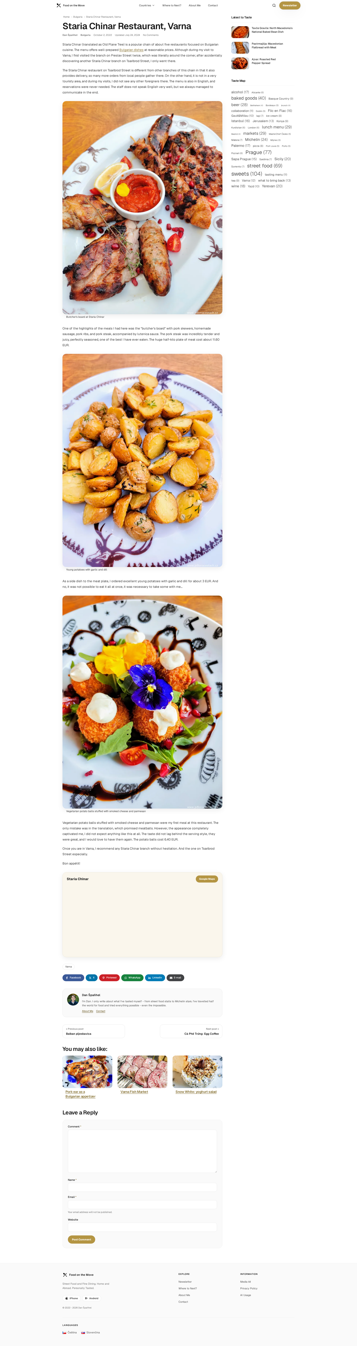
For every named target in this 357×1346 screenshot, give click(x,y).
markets (254, 133)
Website (73, 1219)
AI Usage (245, 1295)
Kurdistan (238, 127)
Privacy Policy (249, 1288)
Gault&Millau (242, 116)
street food (264, 165)
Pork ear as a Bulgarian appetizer (80, 1094)
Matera (236, 140)
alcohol (240, 92)
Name (72, 1180)
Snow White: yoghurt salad (196, 1092)
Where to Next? (171, 5)
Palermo (240, 145)
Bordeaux (272, 105)
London (253, 127)
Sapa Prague (244, 159)
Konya (282, 121)
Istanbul (240, 121)
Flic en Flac (280, 111)
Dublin (260, 111)
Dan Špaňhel (70, 35)
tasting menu (276, 175)
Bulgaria (77, 16)
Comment (74, 1126)
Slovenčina (93, 1332)
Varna (68, 966)
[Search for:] (274, 5)
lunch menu (277, 127)
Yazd (253, 186)
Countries (145, 5)
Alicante (258, 92)
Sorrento (238, 166)
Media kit (245, 1281)
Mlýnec (275, 140)
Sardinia (265, 159)
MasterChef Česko (280, 134)
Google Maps (207, 878)
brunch (285, 105)
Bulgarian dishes (131, 50)
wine (238, 186)
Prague (258, 152)
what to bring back (274, 180)
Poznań (237, 153)
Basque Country (280, 98)
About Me (195, 5)
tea (235, 180)
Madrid (236, 134)
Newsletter (290, 5)
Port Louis (272, 146)
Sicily (282, 158)
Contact (213, 5)
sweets (246, 173)
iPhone (74, 1298)
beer (239, 104)
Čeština (72, 1332)
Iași (259, 115)
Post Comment (81, 1239)
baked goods (248, 98)
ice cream (274, 115)
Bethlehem (256, 105)
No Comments (151, 35)
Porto (286, 146)
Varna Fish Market (134, 1092)
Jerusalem (263, 121)
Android (93, 1298)
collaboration (242, 111)
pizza (258, 146)
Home (66, 16)
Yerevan (272, 186)
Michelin (256, 139)
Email (72, 1197)
